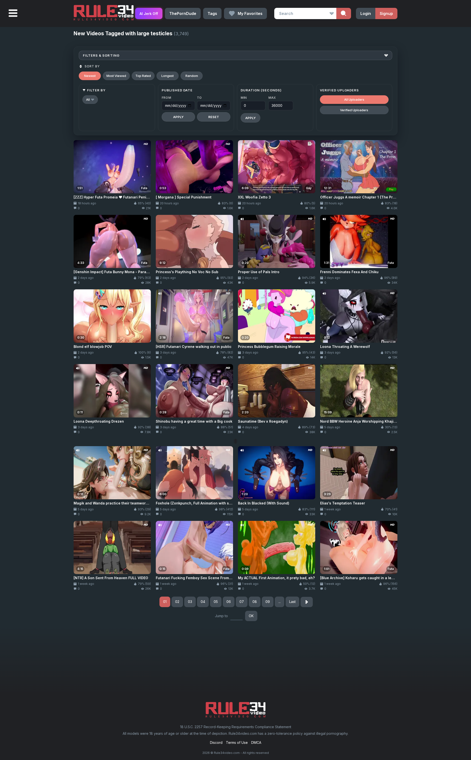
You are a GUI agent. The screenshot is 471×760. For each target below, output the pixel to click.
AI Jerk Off (149, 14)
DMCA (256, 742)
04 (203, 602)
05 (216, 602)
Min (244, 97)
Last (292, 602)
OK (251, 616)
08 (254, 602)
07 (241, 602)
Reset (213, 117)
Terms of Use (237, 742)
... (279, 602)
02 (177, 602)
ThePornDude (182, 13)
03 (190, 602)
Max (272, 97)
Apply (178, 117)
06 (228, 602)
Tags (212, 13)
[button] (90, 99)
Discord (216, 742)
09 (267, 602)
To (199, 97)
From (166, 97)
